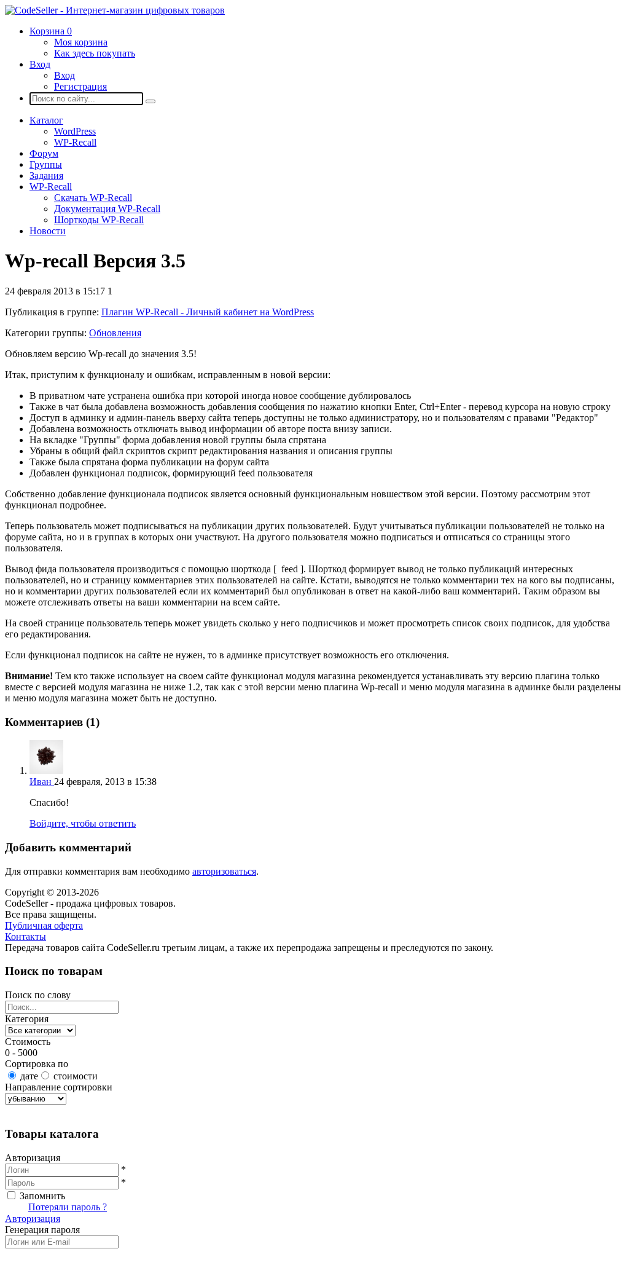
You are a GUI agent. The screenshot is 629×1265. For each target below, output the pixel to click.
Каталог (46, 120)
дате (29, 1076)
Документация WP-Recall (107, 208)
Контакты (25, 936)
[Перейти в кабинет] (46, 770)
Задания (46, 175)
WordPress (75, 131)
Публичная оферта (44, 925)
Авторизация (32, 1218)
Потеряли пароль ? (67, 1207)
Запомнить (42, 1196)
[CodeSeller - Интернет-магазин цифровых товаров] (115, 10)
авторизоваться (224, 871)
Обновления (115, 333)
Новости (47, 231)
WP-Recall (75, 142)
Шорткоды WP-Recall (99, 220)
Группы (45, 164)
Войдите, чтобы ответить (82, 823)
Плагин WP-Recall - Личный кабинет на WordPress (207, 312)
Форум (43, 153)
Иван (41, 781)
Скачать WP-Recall (93, 197)
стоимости (75, 1076)
